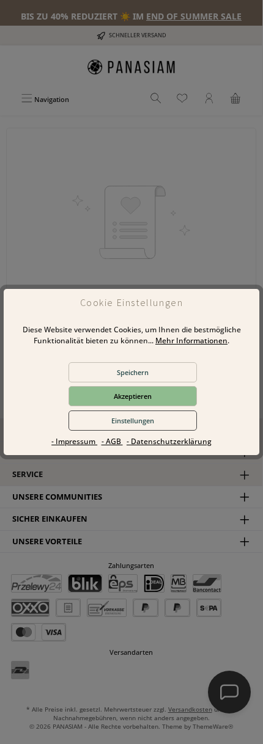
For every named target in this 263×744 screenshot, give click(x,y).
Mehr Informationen (191, 340)
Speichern (133, 372)
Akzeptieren (133, 396)
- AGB (112, 441)
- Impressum (74, 441)
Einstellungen (132, 420)
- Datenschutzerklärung (169, 441)
